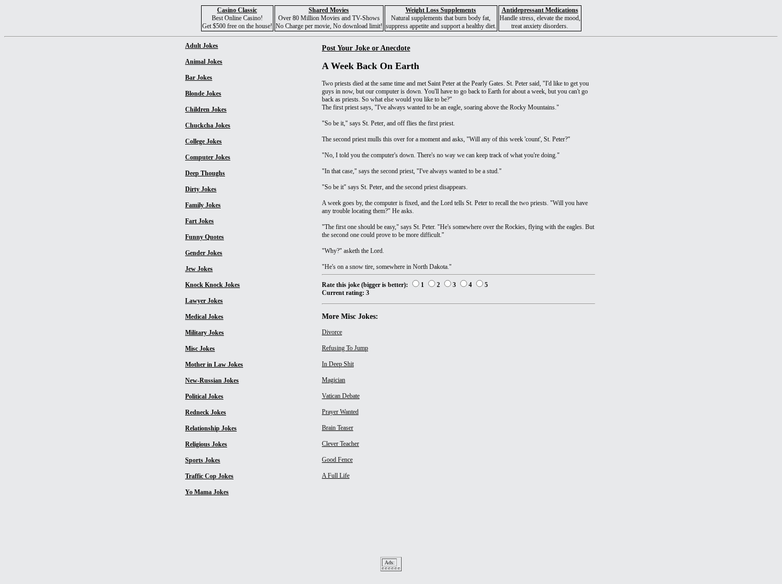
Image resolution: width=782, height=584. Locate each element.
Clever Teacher (340, 443)
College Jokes (203, 141)
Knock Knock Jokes (212, 285)
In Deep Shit (338, 364)
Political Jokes (204, 396)
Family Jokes (203, 205)
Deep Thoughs (205, 173)
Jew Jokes (199, 269)
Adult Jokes (201, 45)
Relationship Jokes (211, 428)
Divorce (332, 332)
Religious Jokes (206, 444)
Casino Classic (237, 10)
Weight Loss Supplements (440, 10)
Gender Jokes (203, 253)
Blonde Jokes (203, 93)
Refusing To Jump (345, 348)
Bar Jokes (198, 77)
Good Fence (337, 459)
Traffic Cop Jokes (209, 476)
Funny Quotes (204, 237)
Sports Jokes (202, 460)
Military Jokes (204, 332)
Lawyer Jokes (204, 300)
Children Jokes (206, 109)
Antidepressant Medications (540, 10)
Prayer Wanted (340, 412)
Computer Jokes (207, 157)
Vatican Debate (341, 396)
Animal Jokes (203, 61)
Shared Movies (329, 10)
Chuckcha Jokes (207, 125)
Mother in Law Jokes (214, 364)
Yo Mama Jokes (207, 492)
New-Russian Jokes (212, 380)
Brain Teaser (337, 427)
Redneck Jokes (205, 412)
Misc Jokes (200, 348)
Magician (333, 380)
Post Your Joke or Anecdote (366, 48)
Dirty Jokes (201, 189)
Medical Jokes (204, 316)
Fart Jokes (199, 221)
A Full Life (336, 475)
